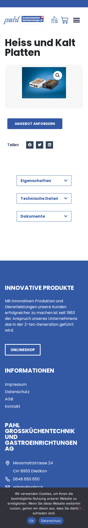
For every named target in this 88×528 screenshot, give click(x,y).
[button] (76, 20)
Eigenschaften (36, 180)
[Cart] (64, 20)
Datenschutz (51, 521)
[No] (80, 507)
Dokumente (33, 216)
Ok (31, 521)
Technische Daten (39, 198)
